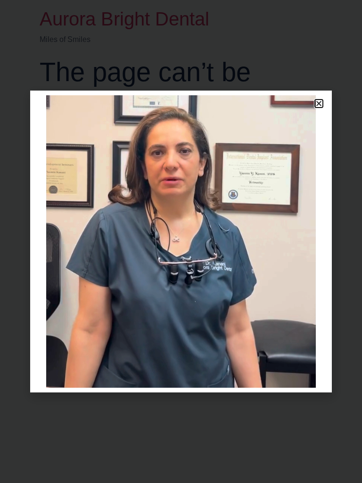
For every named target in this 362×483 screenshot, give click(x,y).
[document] (181, 241)
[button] (318, 103)
